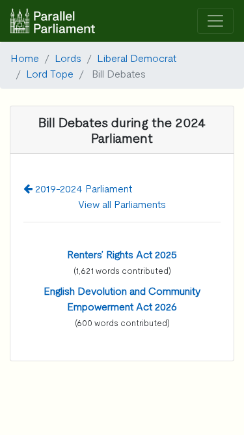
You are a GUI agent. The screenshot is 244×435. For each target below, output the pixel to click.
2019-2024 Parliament (82, 188)
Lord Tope (50, 73)
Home (24, 57)
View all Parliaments (122, 203)
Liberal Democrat (136, 57)
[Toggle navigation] (215, 21)
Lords (68, 57)
